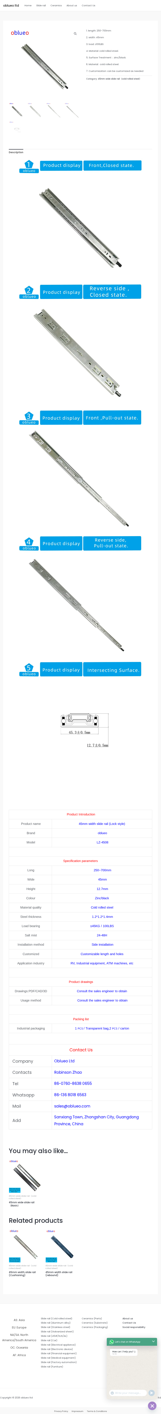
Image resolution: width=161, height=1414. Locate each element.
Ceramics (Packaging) (95, 1327)
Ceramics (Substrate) (95, 1322)
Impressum (77, 1411)
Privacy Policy (61, 1411)
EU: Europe (19, 1327)
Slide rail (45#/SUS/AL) (54, 1336)
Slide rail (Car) (49, 1340)
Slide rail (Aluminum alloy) (56, 1322)
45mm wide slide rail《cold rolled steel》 (119, 78)
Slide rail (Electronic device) (57, 1349)
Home (28, 5)
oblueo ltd (11, 5)
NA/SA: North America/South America (19, 1337)
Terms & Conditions (97, 1411)
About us (72, 5)
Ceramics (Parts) (92, 1318)
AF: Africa (19, 1355)
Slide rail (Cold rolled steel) (56, 1318)
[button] (75, 33)
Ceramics (56, 5)
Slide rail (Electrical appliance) (58, 1344)
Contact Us (88, 5)
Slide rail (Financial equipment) (59, 1353)
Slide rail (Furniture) (52, 1366)
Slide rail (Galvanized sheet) (57, 1331)
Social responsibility (133, 1327)
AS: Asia (19, 1320)
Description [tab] (16, 152)
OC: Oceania (19, 1348)
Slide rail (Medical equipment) (58, 1357)
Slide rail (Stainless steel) (55, 1327)
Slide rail (41, 5)
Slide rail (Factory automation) (59, 1362)
